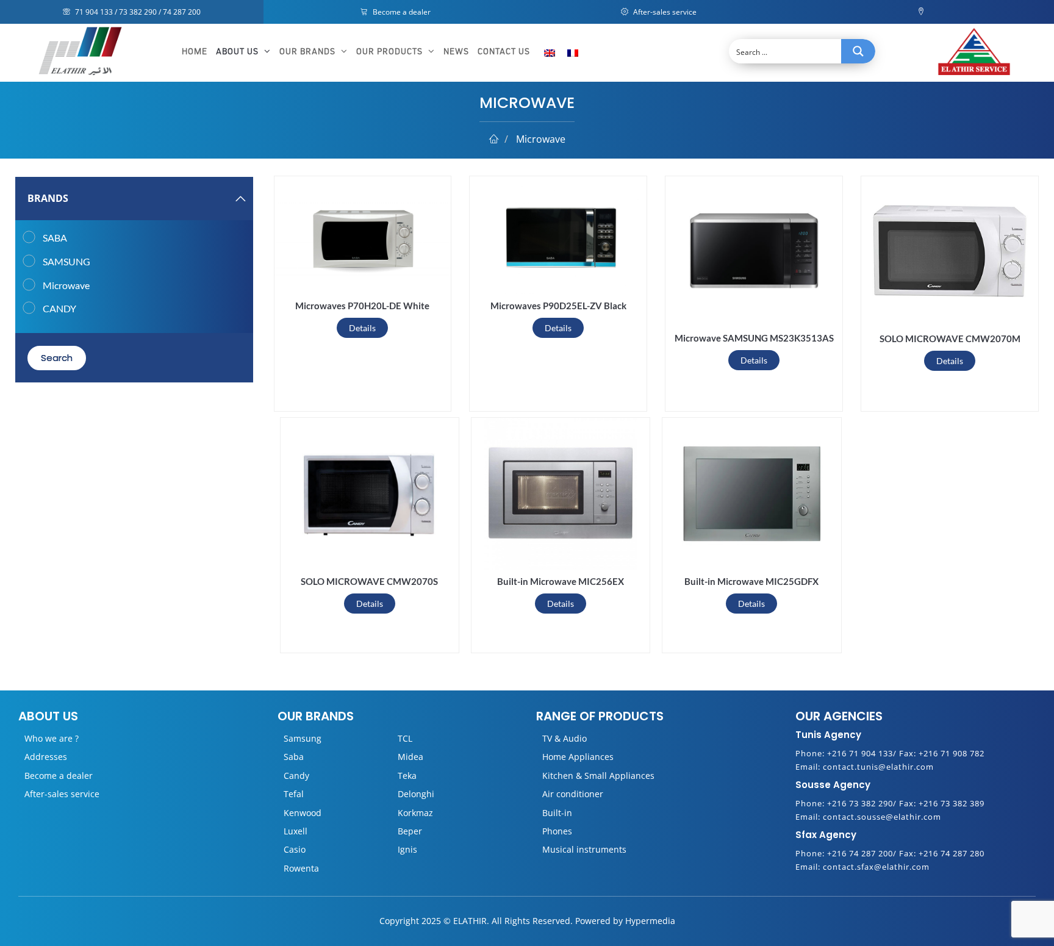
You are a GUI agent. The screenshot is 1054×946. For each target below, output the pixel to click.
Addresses (45, 756)
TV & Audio (564, 738)
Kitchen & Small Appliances (598, 775)
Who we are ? (51, 738)
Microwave (66, 285)
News (456, 51)
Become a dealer (401, 12)
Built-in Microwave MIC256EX (560, 581)
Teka (407, 775)
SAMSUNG (66, 261)
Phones (557, 831)
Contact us (504, 51)
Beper (410, 831)
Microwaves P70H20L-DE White (362, 305)
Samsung (302, 738)
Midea (410, 756)
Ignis (407, 849)
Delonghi (416, 794)
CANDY (59, 308)
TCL (405, 738)
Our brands (308, 51)
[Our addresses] (922, 12)
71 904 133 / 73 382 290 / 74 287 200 (137, 12)
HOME (194, 51)
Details (362, 328)
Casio (295, 849)
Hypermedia (650, 920)
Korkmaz (415, 813)
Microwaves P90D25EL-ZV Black (558, 305)
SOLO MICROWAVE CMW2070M (950, 338)
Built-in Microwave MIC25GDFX (751, 581)
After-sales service (664, 12)
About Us (238, 51)
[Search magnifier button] (858, 51)
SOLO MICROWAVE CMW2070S (369, 581)
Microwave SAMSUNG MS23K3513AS (754, 337)
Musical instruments (584, 849)
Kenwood (302, 813)
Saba (294, 756)
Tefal (294, 794)
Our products (390, 51)
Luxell (295, 831)
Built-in (557, 813)
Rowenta (301, 868)
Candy (296, 775)
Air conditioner (572, 794)
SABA (55, 237)
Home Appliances (578, 756)
